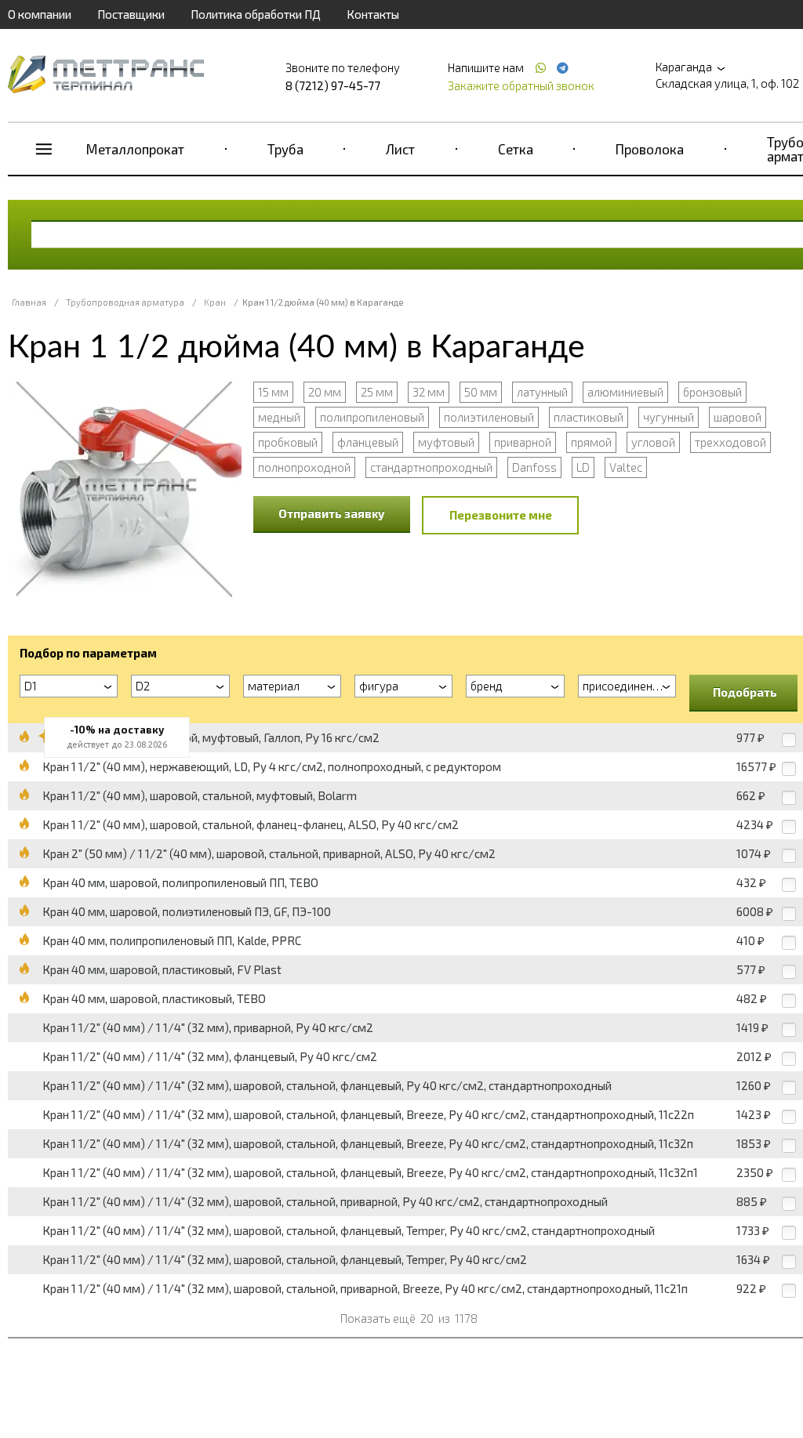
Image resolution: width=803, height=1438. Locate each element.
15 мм (273, 392)
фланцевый (367, 442)
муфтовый (446, 442)
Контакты (373, 14)
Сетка (515, 149)
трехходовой (730, 442)
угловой (653, 442)
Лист (400, 149)
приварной (522, 442)
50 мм (480, 392)
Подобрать (745, 692)
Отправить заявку (331, 513)
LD (583, 467)
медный (279, 417)
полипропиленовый (372, 417)
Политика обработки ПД (256, 14)
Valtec (625, 467)
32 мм (428, 392)
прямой (591, 442)
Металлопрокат (135, 149)
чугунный (668, 417)
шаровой (737, 417)
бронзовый (712, 392)
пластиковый (588, 417)
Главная (29, 302)
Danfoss (534, 467)
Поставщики (131, 14)
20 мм (324, 392)
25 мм (377, 392)
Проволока (650, 149)
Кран (215, 302)
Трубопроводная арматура (125, 302)
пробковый (288, 442)
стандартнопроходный (431, 467)
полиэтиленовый (489, 417)
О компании (39, 14)
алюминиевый (625, 392)
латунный (542, 392)
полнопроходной (304, 467)
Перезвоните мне (500, 515)
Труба (285, 149)
